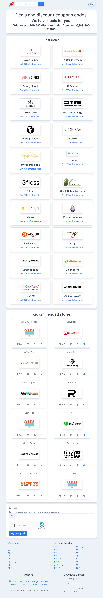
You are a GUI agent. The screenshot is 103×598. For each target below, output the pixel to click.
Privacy (13, 562)
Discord (81, 550)
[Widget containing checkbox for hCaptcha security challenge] (28, 525)
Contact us (14, 559)
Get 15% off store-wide (30, 273)
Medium (82, 565)
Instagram (59, 550)
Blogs (13, 556)
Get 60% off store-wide (72, 142)
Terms (13, 565)
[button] (91, 4)
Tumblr (81, 556)
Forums (13, 553)
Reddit (58, 568)
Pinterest (59, 562)
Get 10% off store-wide (72, 64)
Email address (14, 508)
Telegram (82, 547)
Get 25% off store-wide (30, 195)
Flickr (80, 553)
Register (14, 550)
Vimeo (81, 568)
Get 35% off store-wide (30, 168)
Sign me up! (17, 533)
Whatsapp (59, 565)
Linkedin (59, 559)
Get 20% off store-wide (30, 116)
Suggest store (16, 568)
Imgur (81, 562)
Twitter (58, 553)
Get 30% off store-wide (30, 64)
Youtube (59, 556)
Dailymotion (83, 559)
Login (13, 547)
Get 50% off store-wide (72, 90)
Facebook (59, 547)
